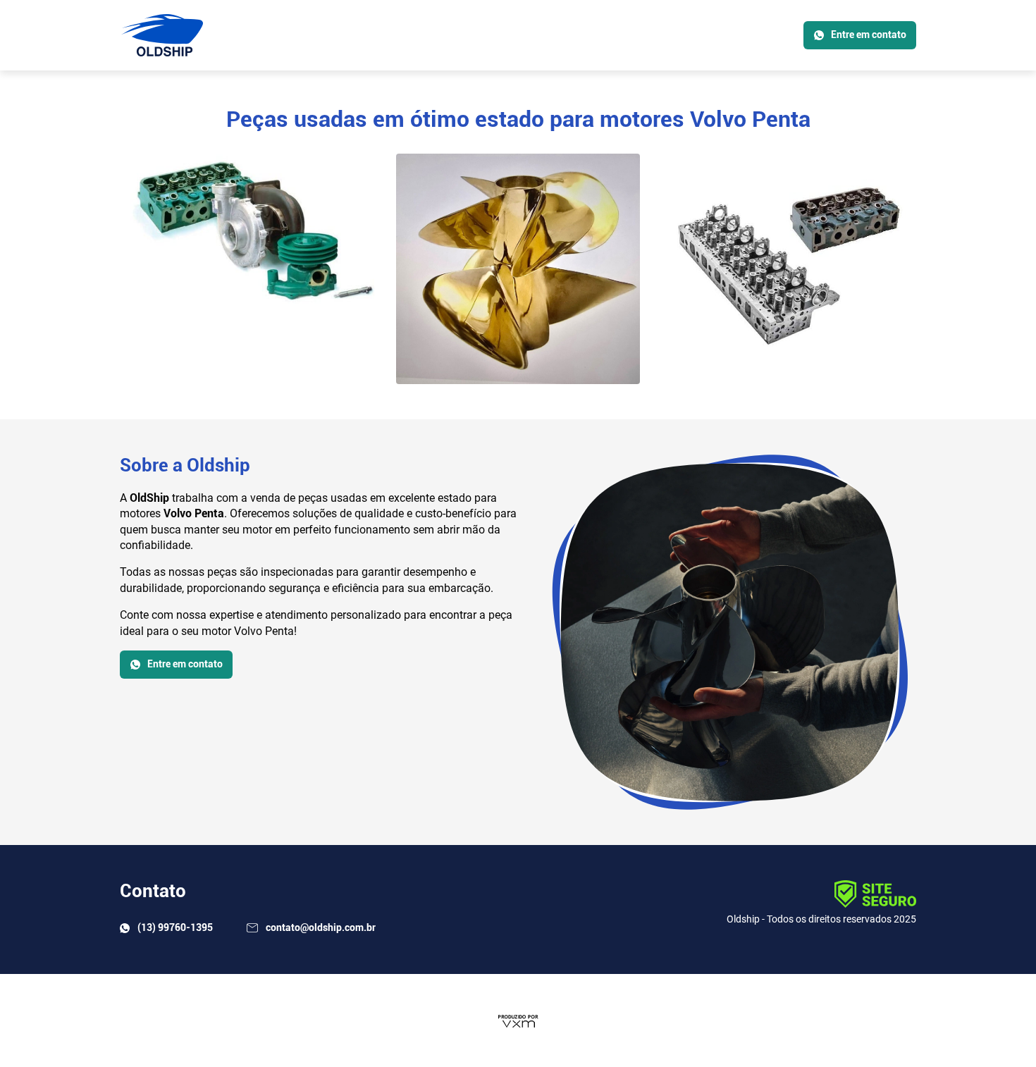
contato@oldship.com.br (320, 927)
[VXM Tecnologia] (518, 1020)
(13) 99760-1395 (174, 927)
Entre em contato (868, 34)
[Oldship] (161, 35)
